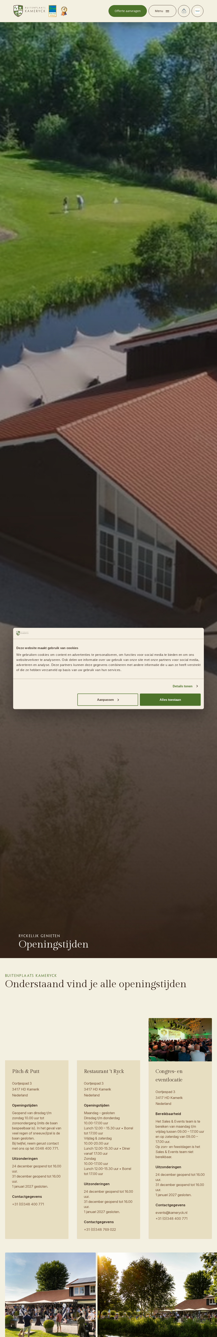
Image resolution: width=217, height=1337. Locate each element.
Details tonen (182, 686)
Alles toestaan (170, 699)
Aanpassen (105, 699)
